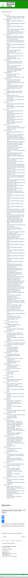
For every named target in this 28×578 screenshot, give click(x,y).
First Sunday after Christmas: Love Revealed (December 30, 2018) (15, 153)
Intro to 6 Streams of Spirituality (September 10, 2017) (14, 295)
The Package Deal (11, 445)
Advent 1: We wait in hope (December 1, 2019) (16, 48)
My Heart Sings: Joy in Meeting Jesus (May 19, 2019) (15, 104)
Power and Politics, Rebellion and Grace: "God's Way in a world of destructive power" (14, 426)
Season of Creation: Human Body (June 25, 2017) (16, 313)
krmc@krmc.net (5, 552)
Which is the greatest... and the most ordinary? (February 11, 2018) (15, 235)
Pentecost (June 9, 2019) (12, 95)
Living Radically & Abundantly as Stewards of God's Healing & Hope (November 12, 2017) (14, 274)
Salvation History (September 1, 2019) (15, 77)
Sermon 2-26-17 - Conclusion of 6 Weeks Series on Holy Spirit (14, 401)
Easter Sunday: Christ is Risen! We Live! (15, 387)
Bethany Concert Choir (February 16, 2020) (15, 21)
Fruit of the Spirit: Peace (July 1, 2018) (15, 209)
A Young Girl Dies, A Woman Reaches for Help (15, 456)
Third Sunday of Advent (12, 348)
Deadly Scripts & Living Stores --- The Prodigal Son (15, 494)
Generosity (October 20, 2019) (13, 58)
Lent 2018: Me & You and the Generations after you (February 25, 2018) (15, 229)
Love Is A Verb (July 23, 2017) (14, 309)
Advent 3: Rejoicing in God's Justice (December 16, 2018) (15, 162)
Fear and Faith (10, 461)
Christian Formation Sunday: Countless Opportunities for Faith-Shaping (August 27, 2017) (16, 302)
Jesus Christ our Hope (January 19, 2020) (15, 26)
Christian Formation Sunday (13, 371)
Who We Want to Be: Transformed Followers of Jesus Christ (14, 380)
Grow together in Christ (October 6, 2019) (15, 63)
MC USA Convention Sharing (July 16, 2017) (15, 311)
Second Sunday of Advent (13, 351)
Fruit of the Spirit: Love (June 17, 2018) (15, 210)
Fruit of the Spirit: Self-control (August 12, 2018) (15, 192)
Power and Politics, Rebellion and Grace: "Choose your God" (14, 433)
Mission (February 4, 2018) (13, 237)
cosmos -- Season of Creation (13, 465)
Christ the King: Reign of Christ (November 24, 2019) (14, 50)
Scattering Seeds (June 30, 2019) (14, 91)
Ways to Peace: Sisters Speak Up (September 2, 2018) (14, 188)
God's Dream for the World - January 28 (16, 343)
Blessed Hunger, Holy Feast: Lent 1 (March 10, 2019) (15, 122)
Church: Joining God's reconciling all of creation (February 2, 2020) (15, 29)
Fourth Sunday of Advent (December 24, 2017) (16, 253)
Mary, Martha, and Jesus (12, 451)
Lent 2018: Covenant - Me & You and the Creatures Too (15, 335)
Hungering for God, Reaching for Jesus (15, 464)
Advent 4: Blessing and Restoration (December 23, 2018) (15, 159)
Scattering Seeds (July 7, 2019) (14, 88)
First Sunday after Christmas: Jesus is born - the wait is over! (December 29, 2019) (15, 41)
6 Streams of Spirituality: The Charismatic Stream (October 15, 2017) (15, 280)
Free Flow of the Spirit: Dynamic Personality (14, 404)
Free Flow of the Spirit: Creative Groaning (14, 406)
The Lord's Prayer (11, 449)
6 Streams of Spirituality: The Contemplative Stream (13, 366)
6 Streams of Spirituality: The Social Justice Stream (15, 359)
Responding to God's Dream (13, 354)
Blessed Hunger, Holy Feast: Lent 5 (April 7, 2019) (15, 111)
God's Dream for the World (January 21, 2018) (16, 239)
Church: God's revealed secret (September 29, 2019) (13, 66)
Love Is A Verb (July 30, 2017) (14, 307)
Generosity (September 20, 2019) (14, 61)
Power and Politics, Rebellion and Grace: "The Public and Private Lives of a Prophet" (16, 430)
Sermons (6, 540)
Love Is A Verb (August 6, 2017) (14, 306)
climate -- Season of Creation (13, 468)
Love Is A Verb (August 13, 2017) (14, 305)
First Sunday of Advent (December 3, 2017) (15, 261)
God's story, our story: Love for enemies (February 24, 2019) (16, 128)
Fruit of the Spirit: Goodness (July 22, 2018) (15, 201)
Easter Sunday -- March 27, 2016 (14, 486)
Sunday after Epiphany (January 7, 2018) (14, 247)
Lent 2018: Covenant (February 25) (14, 333)
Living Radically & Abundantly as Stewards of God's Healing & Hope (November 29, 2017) (14, 269)
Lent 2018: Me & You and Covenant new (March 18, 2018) (16, 225)
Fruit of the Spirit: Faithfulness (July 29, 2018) (16, 198)
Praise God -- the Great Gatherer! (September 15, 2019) (14, 70)
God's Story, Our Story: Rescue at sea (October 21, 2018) (15, 167)
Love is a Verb (10, 372)
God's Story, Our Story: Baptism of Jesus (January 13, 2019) (15, 147)
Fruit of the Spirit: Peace (12, 321)
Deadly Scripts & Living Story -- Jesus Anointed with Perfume (15, 491)
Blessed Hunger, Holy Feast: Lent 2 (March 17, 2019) (15, 119)
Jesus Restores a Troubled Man (14, 458)
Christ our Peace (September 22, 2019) (15, 68)
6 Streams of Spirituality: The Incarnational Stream (13, 361)
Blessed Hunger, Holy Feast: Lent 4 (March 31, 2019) (15, 114)
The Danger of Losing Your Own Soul (15, 454)
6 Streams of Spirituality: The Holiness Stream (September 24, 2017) (15, 288)
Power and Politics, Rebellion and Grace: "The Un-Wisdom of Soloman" (15, 437)
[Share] (14, 521)
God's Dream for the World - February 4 (15, 340)
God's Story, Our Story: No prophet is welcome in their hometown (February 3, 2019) (16, 139)
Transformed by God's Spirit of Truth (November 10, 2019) (15, 56)
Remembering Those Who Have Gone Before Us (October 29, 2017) (15, 277)
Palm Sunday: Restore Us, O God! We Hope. (15, 389)
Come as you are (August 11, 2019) (15, 85)
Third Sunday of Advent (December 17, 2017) (15, 256)
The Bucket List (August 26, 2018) (14, 191)
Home (2, 540)
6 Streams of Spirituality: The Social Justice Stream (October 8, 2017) (15, 283)
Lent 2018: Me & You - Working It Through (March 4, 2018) (14, 318)
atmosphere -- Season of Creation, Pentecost (14, 471)
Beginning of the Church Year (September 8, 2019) (13, 74)
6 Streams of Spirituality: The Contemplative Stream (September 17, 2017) (15, 292)
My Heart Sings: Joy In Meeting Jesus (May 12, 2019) (15, 107)
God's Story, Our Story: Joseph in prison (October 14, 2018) (16, 170)
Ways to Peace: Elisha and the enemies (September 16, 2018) (16, 183)
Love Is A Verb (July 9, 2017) (13, 316)
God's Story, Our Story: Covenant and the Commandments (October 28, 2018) (16, 164)
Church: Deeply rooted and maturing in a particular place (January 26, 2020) (16, 32)
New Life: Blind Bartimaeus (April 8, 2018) (15, 222)
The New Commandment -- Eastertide (15, 476)
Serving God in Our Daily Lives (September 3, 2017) (14, 298)
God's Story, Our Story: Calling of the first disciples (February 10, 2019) (15, 135)
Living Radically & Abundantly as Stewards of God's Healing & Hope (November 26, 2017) (14, 265)
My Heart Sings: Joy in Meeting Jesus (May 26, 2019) (15, 100)
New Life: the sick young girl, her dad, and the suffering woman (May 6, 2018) (15, 215)
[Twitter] (14, 519)
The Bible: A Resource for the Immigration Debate (13, 325)
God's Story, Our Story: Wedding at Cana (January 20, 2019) (15, 145)
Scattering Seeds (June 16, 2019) (14, 92)
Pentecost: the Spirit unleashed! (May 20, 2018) (15, 212)
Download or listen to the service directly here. (12, 533)
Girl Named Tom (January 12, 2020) (15, 36)
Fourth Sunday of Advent (12, 347)
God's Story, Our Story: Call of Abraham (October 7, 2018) (16, 173)
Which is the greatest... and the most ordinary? (15, 337)
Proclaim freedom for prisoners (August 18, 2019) (15, 83)
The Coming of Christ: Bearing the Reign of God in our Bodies (16, 411)
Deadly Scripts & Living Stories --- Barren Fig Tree (14, 496)
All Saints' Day (10, 420)
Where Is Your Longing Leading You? (15, 459)
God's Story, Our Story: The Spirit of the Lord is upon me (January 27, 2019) (16, 142)
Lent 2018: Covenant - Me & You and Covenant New (15, 329)
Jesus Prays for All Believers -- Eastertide (14, 474)
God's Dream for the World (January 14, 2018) (16, 245)
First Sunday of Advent (12, 350)
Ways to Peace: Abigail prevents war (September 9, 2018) (15, 185)
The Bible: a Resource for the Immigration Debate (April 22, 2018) (15, 218)
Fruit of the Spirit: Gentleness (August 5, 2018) (15, 195)
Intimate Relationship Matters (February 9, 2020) (16, 24)
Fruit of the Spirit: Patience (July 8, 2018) (15, 207)
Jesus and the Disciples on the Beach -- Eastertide (16, 480)
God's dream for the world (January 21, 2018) (15, 242)
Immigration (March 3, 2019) (13, 126)
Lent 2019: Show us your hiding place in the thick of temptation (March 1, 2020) (16, 17)
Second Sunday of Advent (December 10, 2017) (15, 259)
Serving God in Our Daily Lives (14, 368)
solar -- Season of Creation (13, 469)
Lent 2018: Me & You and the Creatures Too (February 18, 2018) (16, 232)
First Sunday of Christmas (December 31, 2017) (15, 250)
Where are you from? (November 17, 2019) (15, 53)
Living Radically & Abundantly (13, 355)
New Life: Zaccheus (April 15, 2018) (15, 220)
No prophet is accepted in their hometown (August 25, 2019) (14, 80)
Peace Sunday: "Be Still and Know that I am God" (15, 443)
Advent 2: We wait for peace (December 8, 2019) (16, 45)
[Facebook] (14, 516)
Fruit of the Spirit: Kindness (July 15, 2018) (15, 204)
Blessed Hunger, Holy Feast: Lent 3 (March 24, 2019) (15, 116)
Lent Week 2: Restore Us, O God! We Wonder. (15, 394)
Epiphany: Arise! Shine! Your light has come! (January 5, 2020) (15, 38)
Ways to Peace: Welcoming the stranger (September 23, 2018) (16, 180)
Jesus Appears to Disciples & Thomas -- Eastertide (16, 482)
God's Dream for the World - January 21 (16, 344)
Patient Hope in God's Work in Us (14, 448)
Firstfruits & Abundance (12, 417)
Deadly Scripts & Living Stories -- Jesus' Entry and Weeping (16, 488)
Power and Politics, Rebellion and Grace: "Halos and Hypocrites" (14, 440)
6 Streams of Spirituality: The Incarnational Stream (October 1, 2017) (15, 285)
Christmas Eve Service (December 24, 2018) (15, 156)
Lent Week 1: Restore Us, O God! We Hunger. (15, 397)
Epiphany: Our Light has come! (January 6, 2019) (16, 150)
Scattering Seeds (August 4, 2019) (14, 86)
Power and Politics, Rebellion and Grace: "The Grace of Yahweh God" (15, 422)
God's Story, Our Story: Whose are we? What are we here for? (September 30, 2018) (16, 177)
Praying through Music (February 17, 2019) (15, 132)
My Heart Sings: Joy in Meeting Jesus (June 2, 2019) (15, 97)
